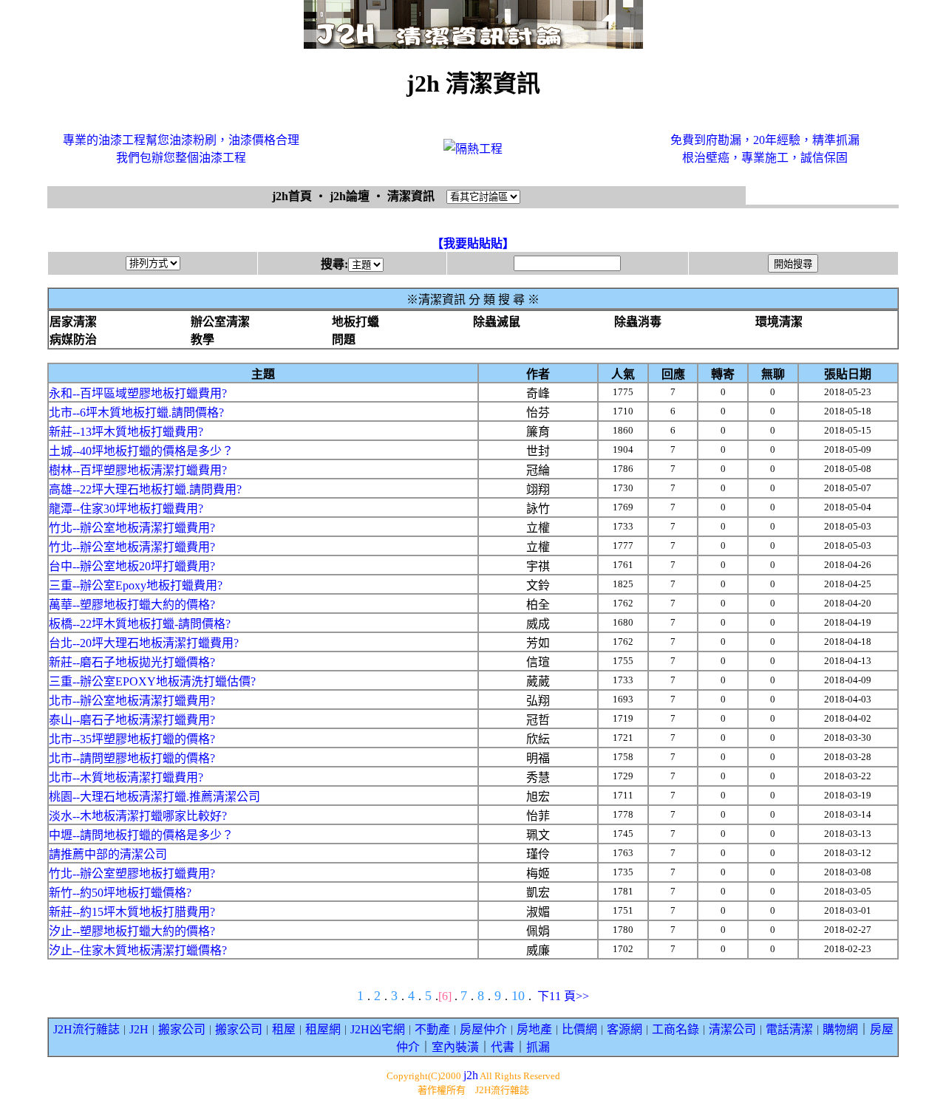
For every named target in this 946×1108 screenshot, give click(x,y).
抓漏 (538, 1047)
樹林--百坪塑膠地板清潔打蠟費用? (138, 470)
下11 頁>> (563, 996)
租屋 (284, 1029)
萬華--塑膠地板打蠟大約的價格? (132, 604)
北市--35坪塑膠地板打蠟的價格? (132, 739)
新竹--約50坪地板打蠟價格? (120, 892)
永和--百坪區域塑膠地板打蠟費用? (138, 393)
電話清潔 (789, 1029)
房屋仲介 (483, 1029)
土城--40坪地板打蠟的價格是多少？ (141, 451)
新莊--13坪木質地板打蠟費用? (126, 431)
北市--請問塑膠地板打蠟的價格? (132, 758)
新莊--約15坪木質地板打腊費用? (132, 912)
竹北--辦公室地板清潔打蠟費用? (132, 527)
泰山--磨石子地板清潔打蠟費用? (132, 720)
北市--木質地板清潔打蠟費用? (126, 777)
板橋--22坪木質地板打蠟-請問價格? (140, 624)
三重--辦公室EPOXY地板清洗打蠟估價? (152, 681)
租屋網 (323, 1029)
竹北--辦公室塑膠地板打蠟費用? (132, 873)
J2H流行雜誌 (86, 1029)
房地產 (534, 1029)
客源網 (624, 1029)
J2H (139, 1029)
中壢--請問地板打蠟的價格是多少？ (141, 835)
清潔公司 (732, 1029)
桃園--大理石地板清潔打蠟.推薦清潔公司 (154, 796)
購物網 (840, 1029)
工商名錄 (675, 1029)
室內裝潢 (455, 1047)
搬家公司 (181, 1029)
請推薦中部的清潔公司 (108, 854)
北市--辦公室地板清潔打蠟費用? (132, 700)
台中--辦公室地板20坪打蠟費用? (132, 566)
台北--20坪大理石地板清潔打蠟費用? (144, 643)
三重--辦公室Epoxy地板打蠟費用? (135, 585)
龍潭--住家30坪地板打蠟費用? (126, 508)
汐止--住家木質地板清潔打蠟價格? (138, 950)
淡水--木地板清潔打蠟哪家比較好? (138, 816)
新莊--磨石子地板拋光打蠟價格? (132, 662)
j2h (470, 1075)
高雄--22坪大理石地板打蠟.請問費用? (145, 489)
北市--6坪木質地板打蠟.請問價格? (136, 412)
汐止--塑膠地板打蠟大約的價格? (132, 931)
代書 (502, 1047)
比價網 (579, 1029)
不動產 (432, 1029)
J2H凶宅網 (377, 1029)
